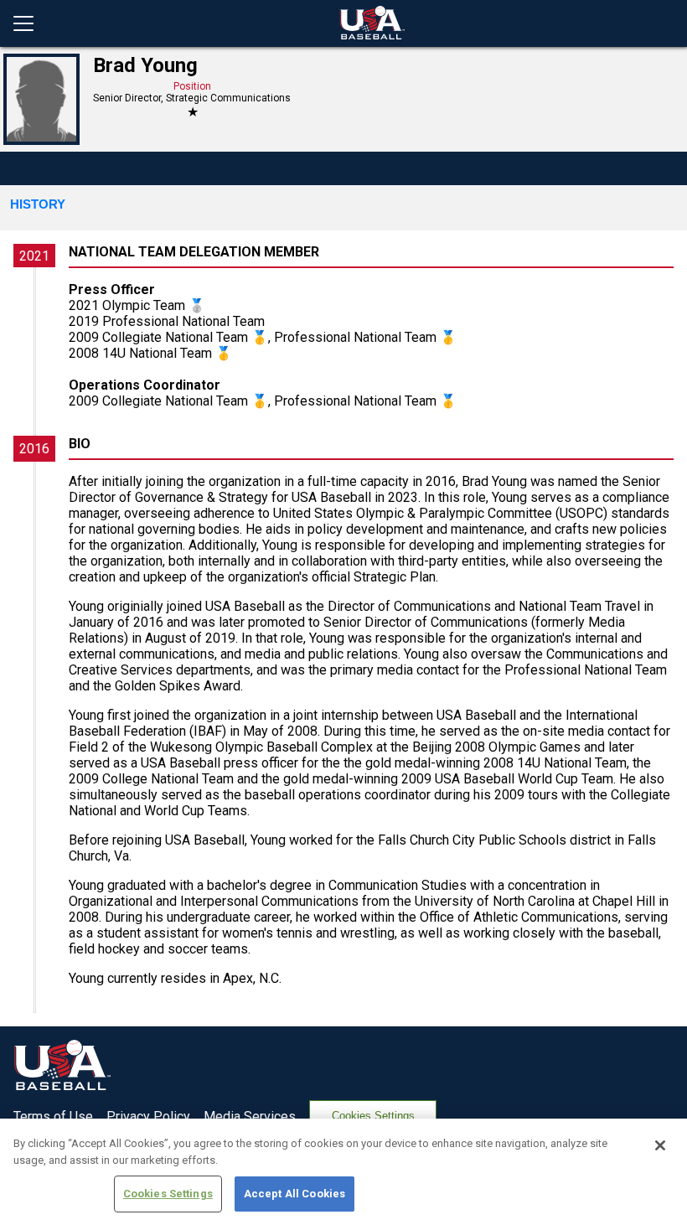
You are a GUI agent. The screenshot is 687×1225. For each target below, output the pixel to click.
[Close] (660, 1145)
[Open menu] (30, 23)
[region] (343, 1172)
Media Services (250, 1116)
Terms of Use (53, 1116)
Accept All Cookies (294, 1193)
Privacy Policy (148, 1116)
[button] (37, 205)
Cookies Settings (373, 1115)
